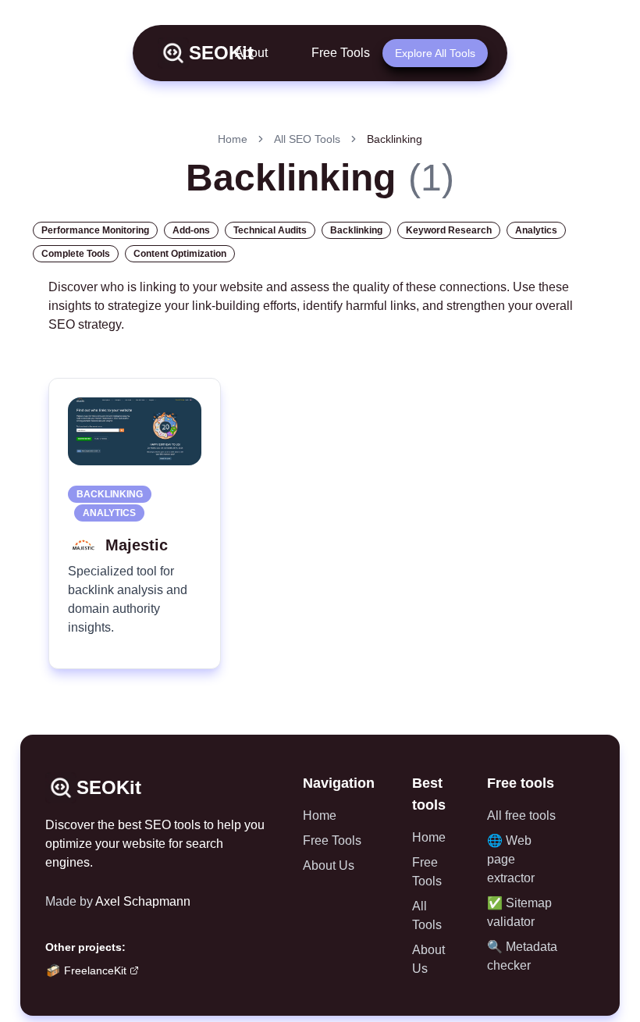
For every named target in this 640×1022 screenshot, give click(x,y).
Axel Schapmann (142, 901)
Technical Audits (270, 230)
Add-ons (191, 230)
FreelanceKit (95, 970)
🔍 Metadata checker (522, 956)
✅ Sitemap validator (519, 912)
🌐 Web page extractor (511, 859)
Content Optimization (179, 253)
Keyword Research (449, 230)
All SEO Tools (307, 139)
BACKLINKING (109, 494)
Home (232, 139)
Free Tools (340, 52)
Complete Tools (75, 253)
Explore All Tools (435, 53)
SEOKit (205, 52)
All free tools (521, 815)
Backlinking (356, 230)
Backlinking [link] (394, 139)
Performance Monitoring (95, 230)
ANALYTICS (109, 512)
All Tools (427, 915)
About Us (328, 865)
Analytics (536, 230)
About (251, 52)
